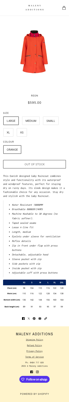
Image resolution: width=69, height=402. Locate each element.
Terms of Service (34, 357)
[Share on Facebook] (23, 318)
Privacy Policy (34, 351)
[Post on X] (28, 318)
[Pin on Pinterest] (34, 318)
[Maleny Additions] (34, 8)
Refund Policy (34, 345)
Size (6, 113)
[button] (45, 318)
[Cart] (64, 8)
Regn (34, 95)
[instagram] (37, 371)
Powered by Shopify (34, 393)
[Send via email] (40, 318)
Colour (8, 141)
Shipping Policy (34, 340)
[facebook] (31, 371)
